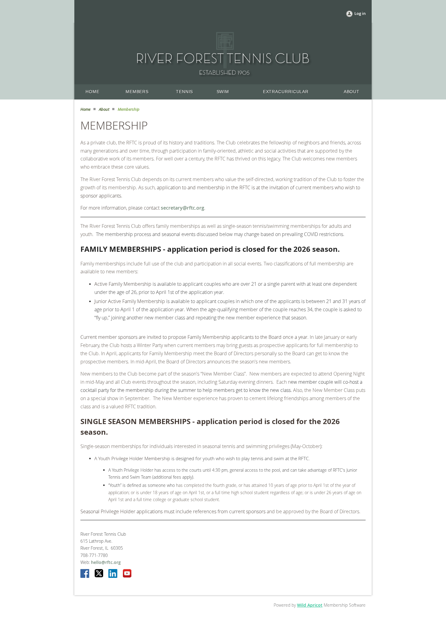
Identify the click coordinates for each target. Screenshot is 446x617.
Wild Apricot (310, 605)
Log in (360, 13)
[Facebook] (85, 574)
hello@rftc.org (106, 562)
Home (85, 109)
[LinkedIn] (113, 574)
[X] (99, 574)
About (104, 109)
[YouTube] (127, 574)
